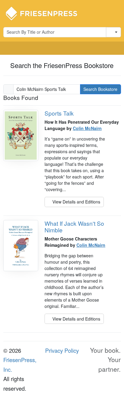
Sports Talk (59, 113)
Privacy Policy (62, 350)
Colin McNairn (87, 128)
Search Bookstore (100, 89)
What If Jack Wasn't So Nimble (74, 226)
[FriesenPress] (45, 13)
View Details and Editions (75, 202)
